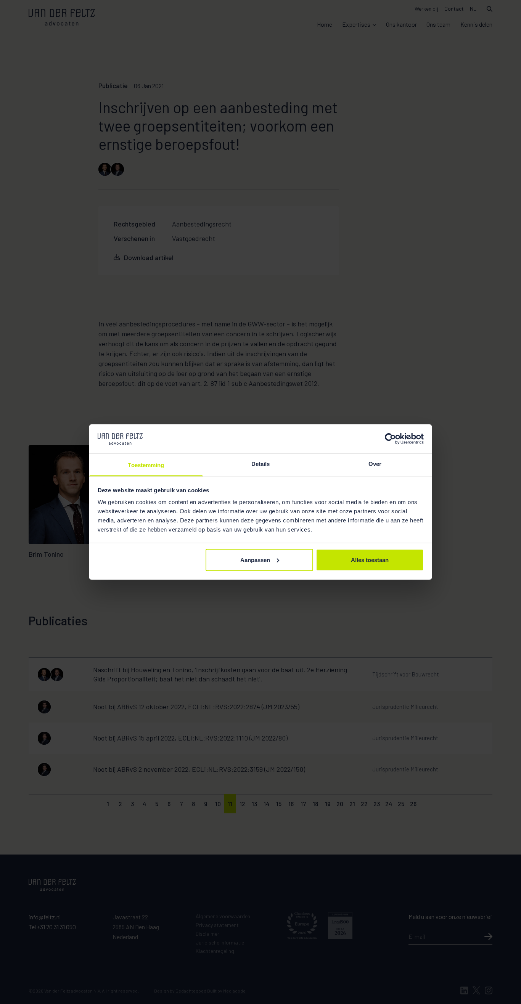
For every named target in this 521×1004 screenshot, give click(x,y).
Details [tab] (260, 464)
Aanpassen (255, 559)
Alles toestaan (370, 559)
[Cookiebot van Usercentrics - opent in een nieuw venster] (390, 438)
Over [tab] (374, 464)
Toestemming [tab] (146, 465)
